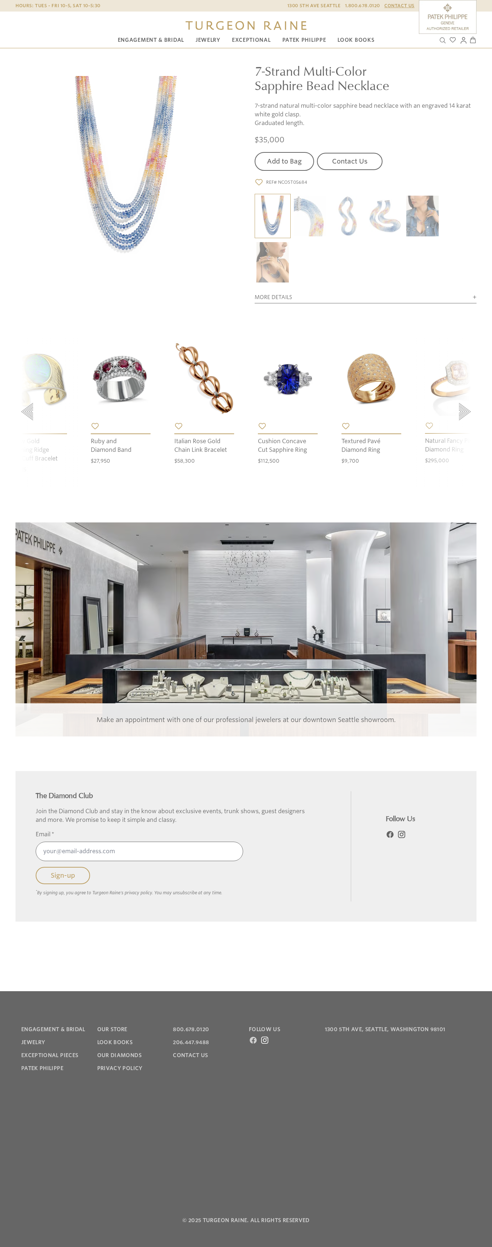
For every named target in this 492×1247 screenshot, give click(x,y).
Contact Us (399, 5)
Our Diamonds (119, 1055)
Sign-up (63, 875)
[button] (273, 216)
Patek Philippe (304, 40)
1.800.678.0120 (362, 5)
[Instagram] (401, 834)
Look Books (355, 40)
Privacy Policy (120, 1068)
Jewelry (208, 40)
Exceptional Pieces (49, 1055)
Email (45, 834)
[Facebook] (390, 834)
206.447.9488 (191, 1042)
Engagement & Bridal (151, 40)
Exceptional (251, 40)
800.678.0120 (191, 1029)
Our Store (112, 1029)
